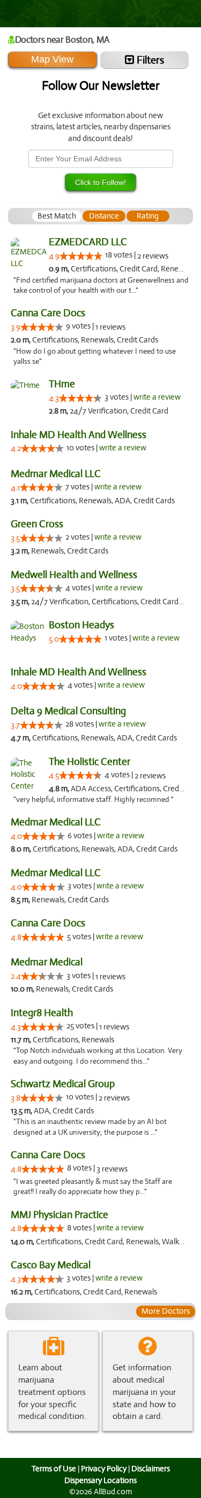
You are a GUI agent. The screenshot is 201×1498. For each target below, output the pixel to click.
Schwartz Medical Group (63, 1084)
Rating (148, 216)
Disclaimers (150, 1468)
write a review (157, 397)
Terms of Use (54, 1468)
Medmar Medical (47, 962)
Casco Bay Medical (51, 1265)
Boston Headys (81, 625)
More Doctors (166, 1311)
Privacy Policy (103, 1468)
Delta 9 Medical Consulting (68, 711)
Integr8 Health (42, 1013)
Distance (104, 216)
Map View (52, 59)
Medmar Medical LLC (56, 473)
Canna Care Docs (48, 313)
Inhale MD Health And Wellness (78, 434)
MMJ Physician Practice (59, 1214)
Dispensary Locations (100, 1480)
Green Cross (37, 524)
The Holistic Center (89, 761)
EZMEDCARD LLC (88, 242)
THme (62, 384)
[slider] (80, 256)
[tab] (56, 216)
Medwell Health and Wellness (74, 574)
